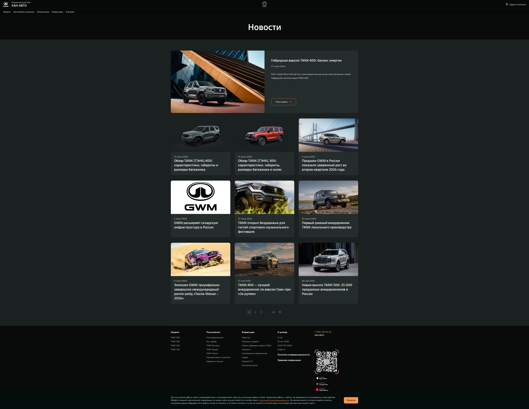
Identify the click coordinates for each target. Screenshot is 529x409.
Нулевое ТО (247, 361)
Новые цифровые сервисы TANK (256, 345)
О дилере (70, 12)
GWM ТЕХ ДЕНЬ (284, 345)
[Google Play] (336, 384)
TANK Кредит (212, 349)
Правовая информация (289, 360)
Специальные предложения (254, 353)
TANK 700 (175, 349)
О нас (279, 337)
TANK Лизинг (212, 353)
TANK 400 (175, 341)
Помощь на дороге (250, 341)
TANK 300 (175, 337)
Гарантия (246, 337)
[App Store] (336, 378)
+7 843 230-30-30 (323, 332)
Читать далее (282, 102)
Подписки (246, 349)
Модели (7, 12)
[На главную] (5, 4)
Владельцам (57, 12)
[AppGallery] (336, 390)
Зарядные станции (214, 361)
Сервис (245, 357)
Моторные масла (249, 365)
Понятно (351, 400)
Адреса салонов (517, 4)
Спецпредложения (214, 337)
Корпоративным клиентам (218, 357)
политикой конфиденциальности (274, 400)
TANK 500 (175, 345)
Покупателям (43, 12)
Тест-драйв (211, 341)
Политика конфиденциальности (293, 354)
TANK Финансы (213, 345)
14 (273, 312)
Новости (281, 349)
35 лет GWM (283, 341)
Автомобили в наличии (23, 12)
